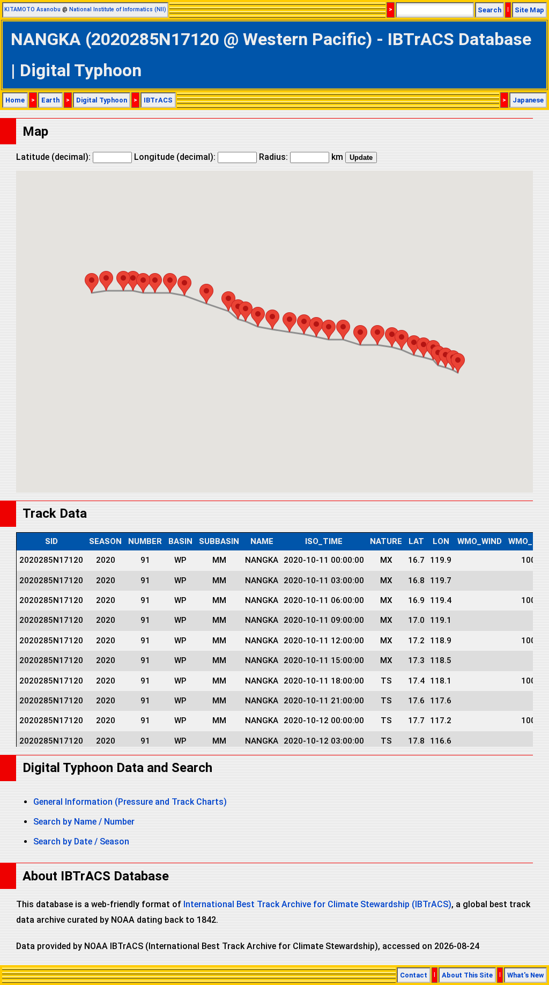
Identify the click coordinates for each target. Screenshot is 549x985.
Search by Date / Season (81, 841)
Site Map (529, 10)
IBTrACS (158, 100)
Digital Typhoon (101, 100)
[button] (458, 363)
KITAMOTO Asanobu (32, 9)
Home (15, 100)
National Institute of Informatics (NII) (117, 9)
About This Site (467, 975)
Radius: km (301, 157)
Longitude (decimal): (176, 157)
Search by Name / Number (84, 822)
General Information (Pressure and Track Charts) (130, 802)
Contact (413, 975)
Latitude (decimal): (54, 157)
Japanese (528, 100)
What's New (525, 975)
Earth (50, 100)
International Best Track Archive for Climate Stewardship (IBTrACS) (317, 904)
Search (489, 10)
